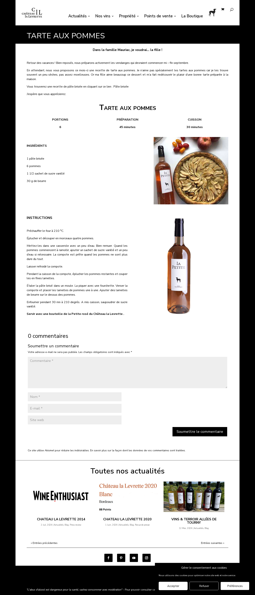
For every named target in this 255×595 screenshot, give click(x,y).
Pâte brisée (121, 87)
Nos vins (102, 17)
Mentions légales (117, 580)
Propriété (127, 17)
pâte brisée (75, 87)
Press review (75, 525)
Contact (137, 580)
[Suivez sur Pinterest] (121, 558)
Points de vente (158, 17)
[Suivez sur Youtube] (134, 558)
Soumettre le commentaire (200, 431)
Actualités (77, 17)
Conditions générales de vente (45, 580)
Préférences (235, 586)
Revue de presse (142, 525)
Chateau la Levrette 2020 (127, 519)
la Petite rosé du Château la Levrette (95, 314)
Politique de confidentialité (85, 580)
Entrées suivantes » (212, 543)
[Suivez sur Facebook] (108, 558)
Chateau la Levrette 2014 (61, 519)
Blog (67, 525)
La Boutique (192, 17)
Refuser (204, 586)
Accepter (173, 586)
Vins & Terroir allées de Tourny (194, 521)
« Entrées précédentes (44, 543)
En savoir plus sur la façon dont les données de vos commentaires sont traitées (137, 450)
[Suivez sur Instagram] (146, 558)
